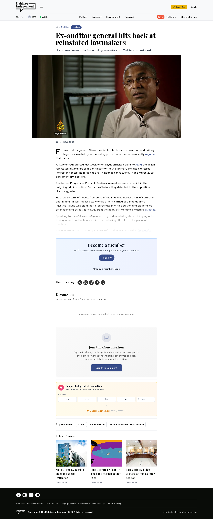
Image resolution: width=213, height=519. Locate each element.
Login (117, 268)
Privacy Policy (98, 503)
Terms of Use (51, 503)
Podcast (129, 16)
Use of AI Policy (114, 503)
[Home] (57, 27)
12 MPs (81, 424)
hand (138, 164)
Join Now (107, 257)
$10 (87, 399)
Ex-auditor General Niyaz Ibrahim (127, 424)
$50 (126, 399)
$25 (106, 399)
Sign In (194, 7)
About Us (20, 503)
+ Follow (76, 27)
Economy (97, 16)
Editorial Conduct (35, 503)
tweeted (150, 209)
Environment (113, 16)
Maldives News (97, 424)
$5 (67, 399)
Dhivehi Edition (189, 16)
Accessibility (84, 503)
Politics (83, 16)
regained (150, 154)
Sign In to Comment (106, 367)
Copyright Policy (68, 503)
